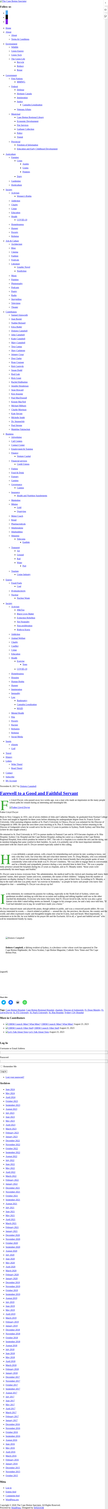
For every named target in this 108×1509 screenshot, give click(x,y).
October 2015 (12, 1475)
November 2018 (13, 1334)
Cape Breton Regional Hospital (40, 1010)
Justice (20, 101)
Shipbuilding (17, 532)
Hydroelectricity (18, 591)
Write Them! (16, 764)
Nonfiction (21, 271)
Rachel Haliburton (19, 382)
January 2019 (12, 1326)
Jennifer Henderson (20, 386)
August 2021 (11, 1203)
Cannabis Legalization (32, 105)
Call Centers (16, 441)
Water (19, 562)
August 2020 (11, 1251)
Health (14, 216)
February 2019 (12, 1322)
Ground (20, 555)
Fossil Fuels (16, 583)
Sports (8, 741)
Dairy (19, 176)
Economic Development (27, 121)
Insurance (15, 492)
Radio (14, 295)
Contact (9, 773)
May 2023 (10, 1121)
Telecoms (21, 539)
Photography (17, 283)
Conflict (14, 646)
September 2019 (13, 1294)
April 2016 (10, 1452)
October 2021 (12, 1196)
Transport (15, 547)
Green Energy (17, 51)
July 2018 (10, 1349)
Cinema (14, 252)
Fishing (14, 469)
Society (9, 189)
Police (19, 133)
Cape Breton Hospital (15, 1010)
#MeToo (20, 610)
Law (13, 697)
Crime (14, 208)
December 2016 (13, 1424)
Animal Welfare (18, 638)
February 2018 (12, 1369)
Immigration (22, 97)
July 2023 (10, 1113)
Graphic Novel (23, 267)
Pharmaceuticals (18, 524)
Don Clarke (16, 358)
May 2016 (10, 1448)
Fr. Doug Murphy (92, 1010)
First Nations (17, 78)
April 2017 (10, 1408)
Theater (14, 307)
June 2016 (10, 1444)
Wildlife (14, 47)
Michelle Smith (18, 417)
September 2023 (13, 1105)
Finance (14, 453)
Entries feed (11, 1492)
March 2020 (11, 1270)
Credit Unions (23, 464)
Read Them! (16, 768)
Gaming (14, 480)
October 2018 (12, 1337)
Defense (20, 90)
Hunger (14, 228)
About (8, 32)
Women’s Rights (24, 196)
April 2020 (10, 1267)
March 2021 (11, 1223)
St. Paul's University (39, 1012)
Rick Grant (16, 378)
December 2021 (13, 1188)
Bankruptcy (22, 700)
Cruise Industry (24, 574)
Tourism (15, 571)
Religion (15, 236)
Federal (14, 86)
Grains (25, 168)
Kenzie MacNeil (18, 402)
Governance (16, 484)
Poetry (14, 291)
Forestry (15, 476)
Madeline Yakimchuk (20, 429)
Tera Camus (16, 346)
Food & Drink (17, 472)
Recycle (20, 62)
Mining (14, 504)
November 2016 (13, 1428)
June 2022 (10, 1164)
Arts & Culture (12, 241)
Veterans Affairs (24, 109)
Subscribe (10, 777)
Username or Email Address (12, 1048)
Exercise (20, 661)
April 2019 (10, 1314)
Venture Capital (24, 456)
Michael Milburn (18, 405)
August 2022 (11, 1156)
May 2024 (10, 1093)
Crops (19, 160)
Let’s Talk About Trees (39, 1032)
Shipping (15, 536)
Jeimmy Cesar (17, 354)
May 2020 (10, 1263)
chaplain (59, 1010)
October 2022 (12, 1148)
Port (24, 566)
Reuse (19, 70)
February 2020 (12, 1274)
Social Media (17, 737)
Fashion (14, 256)
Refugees (15, 729)
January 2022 (12, 1184)
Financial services (19, 461)
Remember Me (10, 1066)
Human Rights (17, 681)
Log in (9, 1488)
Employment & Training (22, 449)
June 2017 (10, 1401)
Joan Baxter (16, 319)
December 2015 (13, 1467)
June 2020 (10, 1259)
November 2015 (13, 1471)
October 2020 (12, 1243)
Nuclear (14, 595)
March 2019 (11, 1318)
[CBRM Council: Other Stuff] (19, 1028)
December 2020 (13, 1235)
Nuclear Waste (23, 598)
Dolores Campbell (19, 331)
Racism (14, 725)
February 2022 (12, 1180)
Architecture (16, 244)
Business (10, 434)
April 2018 (10, 1361)
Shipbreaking (17, 528)
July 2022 (10, 1160)
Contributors (11, 312)
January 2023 (12, 1136)
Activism (15, 193)
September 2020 (13, 1247)
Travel (8, 753)
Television (15, 303)
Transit (20, 137)
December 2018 (13, 1330)
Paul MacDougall (19, 398)
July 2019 (10, 1302)
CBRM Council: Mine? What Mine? (57, 1024)
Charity (14, 205)
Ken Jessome (17, 394)
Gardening (16, 181)
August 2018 (11, 1345)
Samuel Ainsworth (19, 315)
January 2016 (12, 1464)
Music (14, 275)
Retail (13, 520)
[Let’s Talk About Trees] (17, 1032)
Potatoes (26, 172)
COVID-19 (22, 220)
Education (15, 212)
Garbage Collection (25, 129)
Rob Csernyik (17, 366)
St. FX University (21, 1012)
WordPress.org (12, 1499)
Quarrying (21, 511)
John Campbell (18, 335)
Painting (15, 279)
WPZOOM (39, 1507)
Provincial (15, 141)
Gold (19, 507)
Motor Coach (17, 516)
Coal (19, 586)
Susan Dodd (16, 370)
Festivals (15, 260)
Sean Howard (17, 390)
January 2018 (12, 1373)
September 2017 (13, 1389)
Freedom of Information (27, 145)
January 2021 (12, 1231)
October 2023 (12, 1101)
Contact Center (18, 445)
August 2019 (11, 1298)
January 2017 (12, 1420)
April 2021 (10, 1219)
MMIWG (21, 82)
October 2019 (12, 1290)
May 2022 (10, 1168)
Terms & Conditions (20, 39)
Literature (15, 264)
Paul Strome (16, 425)
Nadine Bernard (18, 323)
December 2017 (13, 1377)
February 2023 (12, 1133)
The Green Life (18, 59)
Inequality (15, 693)
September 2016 (13, 1436)
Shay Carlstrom (18, 350)
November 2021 (13, 1192)
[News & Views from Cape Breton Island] (13, 1)
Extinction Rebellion (26, 618)
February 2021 (12, 1227)
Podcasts (15, 287)
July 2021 (10, 1207)
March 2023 (11, 1129)
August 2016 (11, 1440)
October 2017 (12, 1385)
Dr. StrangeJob (17, 421)
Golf (13, 748)
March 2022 (11, 1176)
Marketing (15, 500)
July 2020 (10, 1255)
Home (8, 28)
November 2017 (13, 1381)
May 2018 (10, 1357)
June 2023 (10, 1117)
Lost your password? (15, 1077)
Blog (13, 248)
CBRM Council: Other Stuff (46, 1028)
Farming (15, 157)
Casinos (20, 488)
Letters (9, 761)
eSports (14, 744)
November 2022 (13, 1144)
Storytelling (16, 299)
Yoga (24, 664)
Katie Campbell (18, 338)
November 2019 (13, 1286)
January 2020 (12, 1278)
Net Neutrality (23, 622)
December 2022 (13, 1140)
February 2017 (12, 1416)
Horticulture (16, 185)
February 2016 (12, 1460)
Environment (11, 44)
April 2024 (10, 1097)
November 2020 (13, 1239)
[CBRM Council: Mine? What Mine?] (23, 1024)
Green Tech (16, 55)
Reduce (20, 66)
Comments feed (13, 1496)
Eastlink (26, 542)
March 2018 (11, 1365)
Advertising (16, 437)
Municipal (15, 114)
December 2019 (13, 1282)
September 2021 (13, 1200)
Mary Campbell (18, 342)
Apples (25, 164)
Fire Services (22, 125)
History (9, 757)
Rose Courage (17, 362)
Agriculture (11, 154)
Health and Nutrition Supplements (32, 495)
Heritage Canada (24, 93)
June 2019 (10, 1306)
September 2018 (13, 1341)
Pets (13, 717)
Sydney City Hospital (74, 1012)
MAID (20, 708)
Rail (19, 558)
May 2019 (10, 1310)
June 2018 (10, 1353)
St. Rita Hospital (56, 1012)
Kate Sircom (16, 413)
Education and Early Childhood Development (37, 149)
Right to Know (23, 629)
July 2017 (10, 1397)
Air (18, 551)
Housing (15, 677)
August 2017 (11, 1393)
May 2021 (10, 1215)
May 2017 (10, 1404)
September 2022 (13, 1152)
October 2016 (12, 1432)
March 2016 (11, 1456)
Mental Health (17, 713)
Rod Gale (15, 374)
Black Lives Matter (25, 614)
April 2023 (10, 1125)
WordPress (16, 1507)
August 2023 (11, 1109)
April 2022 (10, 1172)
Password (4, 1057)
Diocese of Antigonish (74, 1010)
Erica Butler (16, 327)
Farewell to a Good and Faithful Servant (39, 793)
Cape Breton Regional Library (30, 117)
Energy (9, 580)
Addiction (15, 201)
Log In (3, 1071)
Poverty (14, 232)
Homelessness (17, 224)
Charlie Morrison (18, 409)
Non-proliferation (24, 625)
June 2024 (10, 1089)
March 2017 (11, 1412)
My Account (11, 781)
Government (11, 75)
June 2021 (10, 1211)
